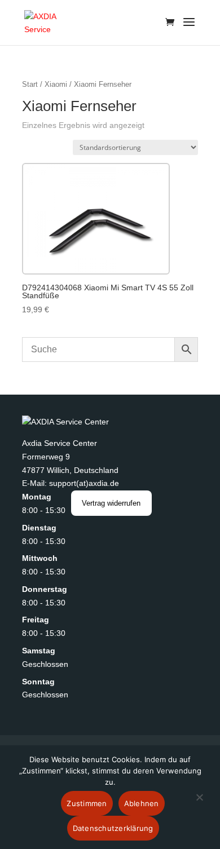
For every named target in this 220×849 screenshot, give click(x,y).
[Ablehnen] (199, 803)
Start (30, 84)
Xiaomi (56, 84)
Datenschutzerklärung (113, 828)
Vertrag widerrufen (111, 503)
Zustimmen (87, 803)
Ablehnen (141, 803)
